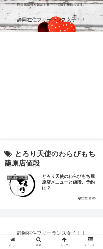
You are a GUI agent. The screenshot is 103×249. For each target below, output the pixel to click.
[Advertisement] (51, 86)
